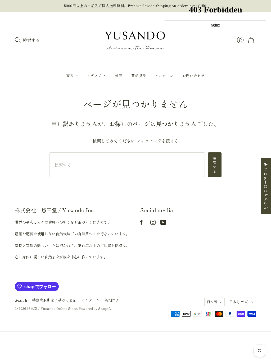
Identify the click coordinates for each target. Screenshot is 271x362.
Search (21, 300)
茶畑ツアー (114, 300)
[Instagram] (153, 223)
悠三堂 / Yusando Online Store (52, 308)
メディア (94, 75)
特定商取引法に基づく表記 (54, 300)
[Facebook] (141, 223)
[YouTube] (163, 223)
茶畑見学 (138, 75)
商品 (70, 75)
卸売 (119, 75)
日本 (239, 301)
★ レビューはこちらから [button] (266, 186)
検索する (214, 164)
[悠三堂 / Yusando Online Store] (135, 40)
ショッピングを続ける (157, 141)
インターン (90, 300)
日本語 (212, 301)
